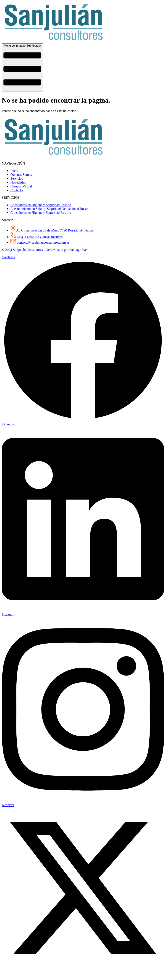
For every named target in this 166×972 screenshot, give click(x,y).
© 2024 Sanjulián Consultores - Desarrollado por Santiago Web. (45, 250)
